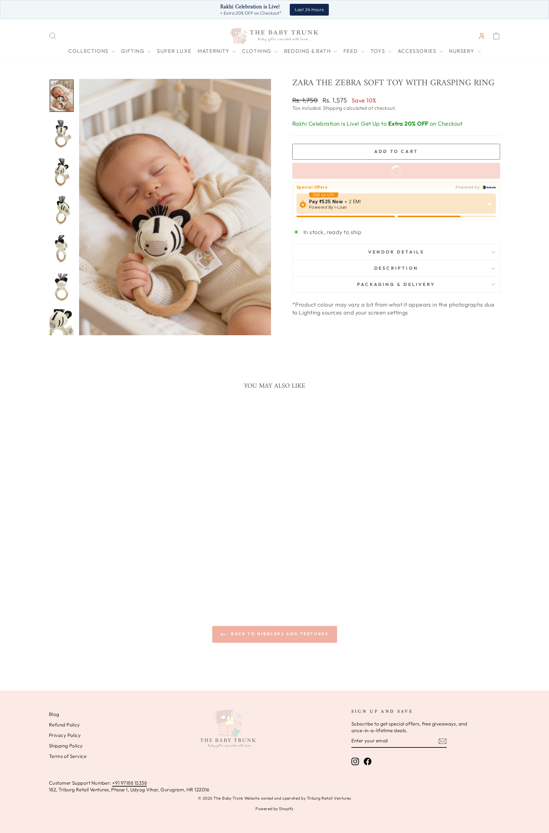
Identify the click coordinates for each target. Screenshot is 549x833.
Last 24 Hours (309, 9)
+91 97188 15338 (129, 783)
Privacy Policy (65, 735)
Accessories (418, 51)
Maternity (214, 51)
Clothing (257, 51)
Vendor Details (396, 252)
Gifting (133, 51)
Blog (54, 714)
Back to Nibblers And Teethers (279, 633)
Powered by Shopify (274, 808)
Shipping (332, 108)
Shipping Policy (66, 746)
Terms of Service (67, 756)
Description (396, 268)
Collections (89, 51)
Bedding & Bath (308, 51)
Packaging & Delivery (396, 284)
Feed (351, 51)
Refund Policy (64, 725)
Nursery (462, 51)
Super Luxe (174, 51)
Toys (378, 51)
